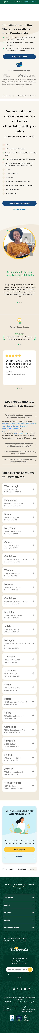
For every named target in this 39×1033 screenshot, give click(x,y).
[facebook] (17, 989)
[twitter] (21, 989)
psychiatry (6, 431)
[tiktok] (10, 989)
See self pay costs (19, 209)
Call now (19, 856)
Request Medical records (28, 1009)
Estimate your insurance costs (19, 203)
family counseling (17, 426)
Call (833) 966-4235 (19, 57)
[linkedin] (29, 989)
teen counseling (14, 428)
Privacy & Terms (25, 1007)
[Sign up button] (30, 969)
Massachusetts (22, 95)
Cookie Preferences (26, 1011)
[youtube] (25, 989)
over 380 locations (20, 433)
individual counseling (10, 424)
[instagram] (14, 989)
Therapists (11, 95)
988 (7, 941)
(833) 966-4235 (30, 2)
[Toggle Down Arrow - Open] (33, 898)
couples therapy (23, 424)
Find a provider (19, 849)
